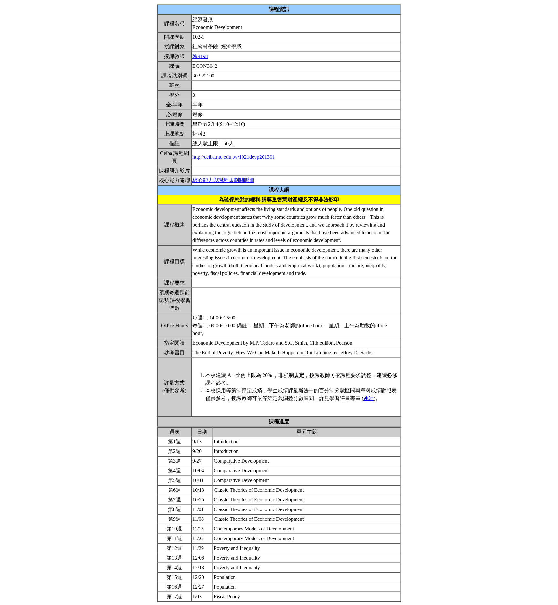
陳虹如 (200, 56)
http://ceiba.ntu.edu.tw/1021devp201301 (233, 157)
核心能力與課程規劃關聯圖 (223, 180)
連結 (368, 398)
